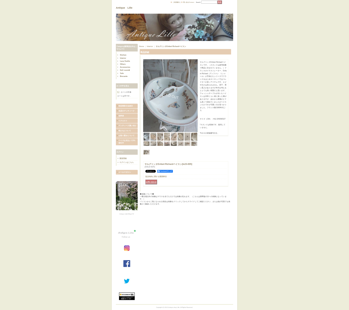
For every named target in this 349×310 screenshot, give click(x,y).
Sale (122, 73)
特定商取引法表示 (126, 106)
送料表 (121, 116)
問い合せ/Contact (188, 2)
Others (123, 64)
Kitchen (123, 55)
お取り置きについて (127, 136)
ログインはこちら (127, 162)
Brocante (123, 76)
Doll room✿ (125, 70)
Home (141, 46)
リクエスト (123, 121)
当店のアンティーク (127, 111)
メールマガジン (125, 172)
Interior (123, 58)
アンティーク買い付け (127, 126)
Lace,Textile (125, 61)
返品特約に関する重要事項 (156, 176)
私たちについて (125, 131)
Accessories (125, 67)
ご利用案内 (176, 2)
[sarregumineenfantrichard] (170, 131)
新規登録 (123, 158)
